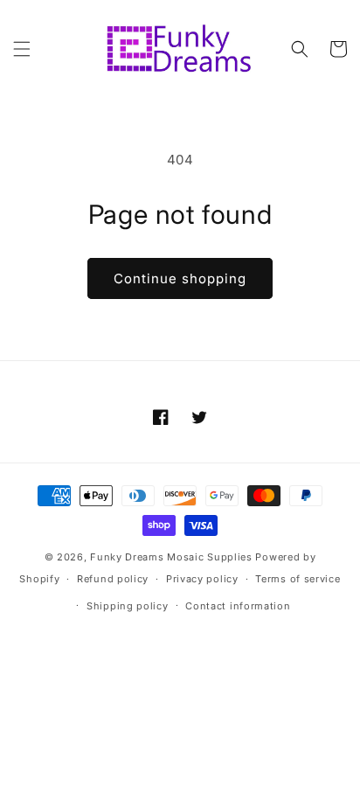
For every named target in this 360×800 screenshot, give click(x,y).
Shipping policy (128, 606)
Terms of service (297, 579)
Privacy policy (202, 579)
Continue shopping (180, 278)
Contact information (237, 606)
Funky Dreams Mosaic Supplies (171, 557)
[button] (22, 49)
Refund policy (113, 579)
